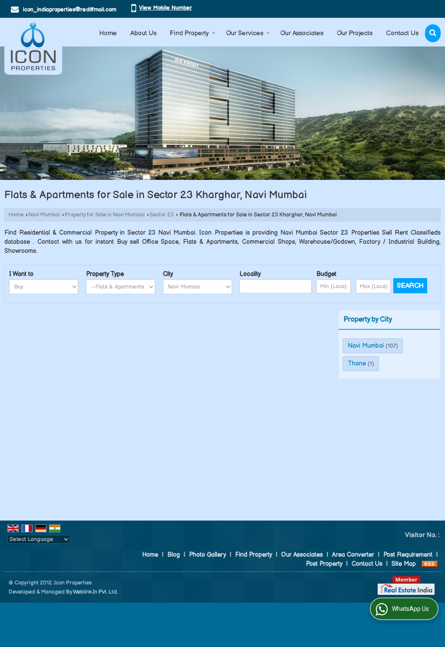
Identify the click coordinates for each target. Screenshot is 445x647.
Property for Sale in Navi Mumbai (105, 215)
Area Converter (353, 554)
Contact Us (402, 33)
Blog (173, 554)
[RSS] (430, 563)
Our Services (244, 33)
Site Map (404, 563)
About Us (143, 33)
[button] (165, 7)
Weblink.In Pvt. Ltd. (95, 592)
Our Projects (354, 33)
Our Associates (301, 33)
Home (108, 33)
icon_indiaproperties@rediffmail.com (69, 9)
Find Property (189, 33)
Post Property (324, 563)
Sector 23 (161, 215)
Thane (357, 363)
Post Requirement (407, 554)
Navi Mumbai (44, 215)
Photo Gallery (207, 554)
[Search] (433, 33)
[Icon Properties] (33, 46)
